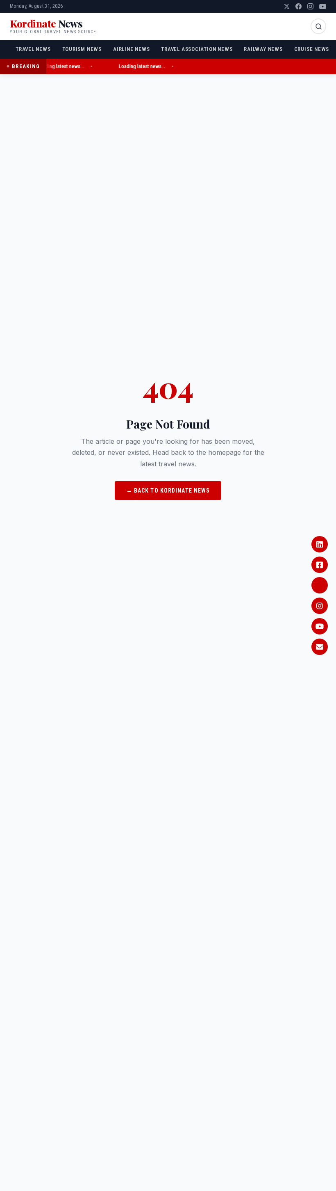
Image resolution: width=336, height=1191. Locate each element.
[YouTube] (322, 6)
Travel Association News (196, 49)
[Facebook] (298, 6)
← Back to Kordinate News (168, 490)
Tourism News (82, 49)
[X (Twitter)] (287, 6)
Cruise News (311, 49)
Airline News (131, 49)
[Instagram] (310, 6)
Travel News (33, 49)
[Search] (318, 26)
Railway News (263, 49)
